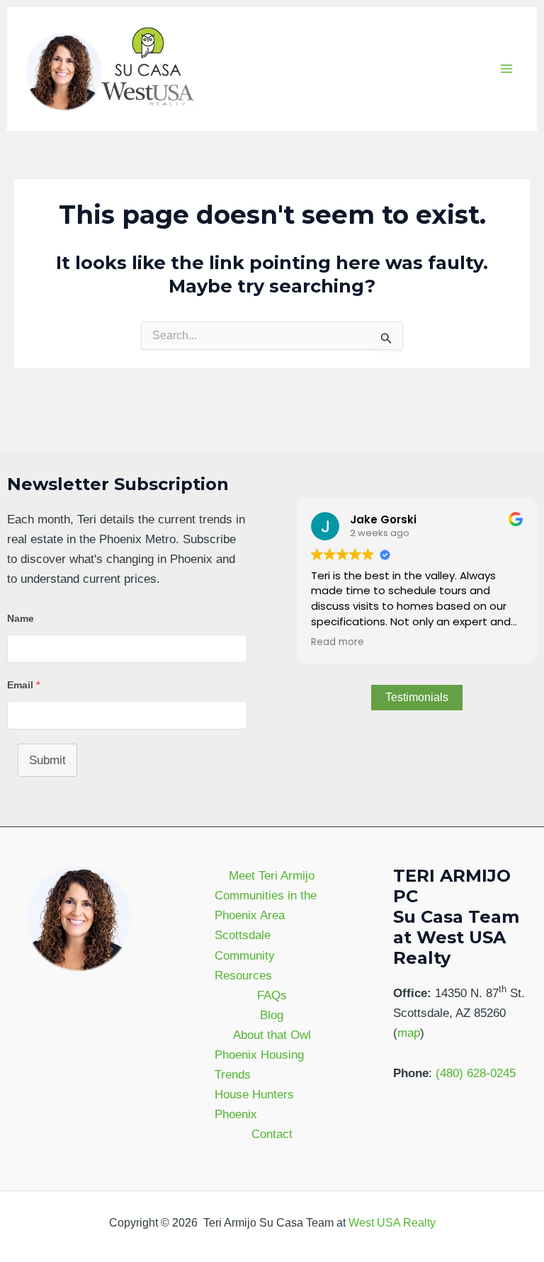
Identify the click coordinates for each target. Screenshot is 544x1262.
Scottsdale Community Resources (245, 955)
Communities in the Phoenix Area (266, 905)
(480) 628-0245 (476, 1073)
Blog (271, 1015)
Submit (47, 760)
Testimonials (416, 697)
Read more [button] (337, 642)
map (408, 1033)
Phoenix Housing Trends (259, 1064)
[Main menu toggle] (507, 69)
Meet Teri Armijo (271, 875)
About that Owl (272, 1035)
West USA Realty (392, 1223)
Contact (272, 1134)
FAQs (272, 995)
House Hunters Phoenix (254, 1104)
